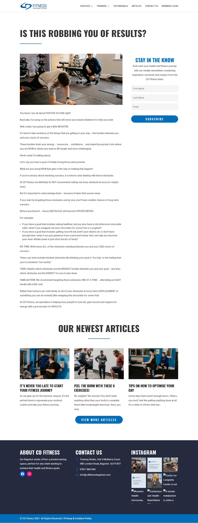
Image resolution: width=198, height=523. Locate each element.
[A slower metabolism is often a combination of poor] (170, 496)
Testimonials (120, 6)
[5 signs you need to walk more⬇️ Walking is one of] (138, 480)
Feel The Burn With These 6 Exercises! (94, 388)
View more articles (99, 420)
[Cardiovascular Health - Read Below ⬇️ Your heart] (154, 496)
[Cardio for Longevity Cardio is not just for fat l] (170, 480)
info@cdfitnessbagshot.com (95, 474)
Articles (136, 6)
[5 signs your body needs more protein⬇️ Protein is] (154, 465)
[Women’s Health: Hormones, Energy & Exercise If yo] (138, 496)
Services (85, 6)
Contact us (151, 6)
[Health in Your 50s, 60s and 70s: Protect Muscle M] (170, 465)
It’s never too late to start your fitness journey (41, 388)
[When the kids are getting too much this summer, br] (138, 465)
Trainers (102, 6)
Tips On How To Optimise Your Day (151, 388)
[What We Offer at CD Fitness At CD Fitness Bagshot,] (154, 480)
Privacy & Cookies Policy (77, 518)
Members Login (170, 6)
